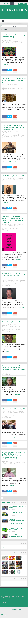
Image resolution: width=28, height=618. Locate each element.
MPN (7, 227)
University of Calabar (18, 329)
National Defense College (19, 280)
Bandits (6, 87)
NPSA (3, 281)
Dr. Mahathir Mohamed (12, 134)
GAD (5, 373)
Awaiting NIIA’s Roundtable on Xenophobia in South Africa (16, 513)
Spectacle (20, 613)
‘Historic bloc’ (19, 42)
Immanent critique (6, 135)
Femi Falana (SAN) (11, 462)
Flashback (21, 178)
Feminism (9, 179)
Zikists (3, 229)
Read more (5, 64)
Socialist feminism (10, 329)
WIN (8, 42)
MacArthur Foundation (20, 462)
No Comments (5, 44)
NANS (19, 41)
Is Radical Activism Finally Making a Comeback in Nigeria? (14, 36)
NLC (22, 41)
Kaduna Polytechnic (12, 88)
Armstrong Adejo (8, 412)
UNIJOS (10, 228)
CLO (5, 134)
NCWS (19, 179)
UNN (17, 228)
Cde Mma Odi (15, 412)
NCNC (13, 227)
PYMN (23, 227)
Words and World (7, 40)
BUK (13, 225)
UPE (21, 373)
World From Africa (12, 613)
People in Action (6, 85)
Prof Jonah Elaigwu (13, 283)
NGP (8, 373)
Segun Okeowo (5, 228)
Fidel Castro (11, 415)
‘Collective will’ (13, 42)
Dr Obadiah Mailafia (11, 413)
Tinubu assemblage (19, 136)
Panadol (6, 463)
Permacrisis (4, 42)
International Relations (9, 280)
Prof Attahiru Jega (12, 463)
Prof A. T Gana (8, 281)
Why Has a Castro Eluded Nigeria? (13, 409)
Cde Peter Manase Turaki (13, 87)
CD (8, 41)
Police (17, 88)
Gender (13, 179)
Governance (22, 372)
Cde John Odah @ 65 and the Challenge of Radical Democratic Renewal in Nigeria (13, 127)
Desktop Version (9, 616)
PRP (20, 88)
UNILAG (14, 228)
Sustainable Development (14, 373)
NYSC (3, 416)
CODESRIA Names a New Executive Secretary (17, 507)
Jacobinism (15, 41)
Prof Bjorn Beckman (15, 281)
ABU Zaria (7, 225)
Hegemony (19, 134)
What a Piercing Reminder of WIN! (13, 176)
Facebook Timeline (7, 579)
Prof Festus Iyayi (17, 135)
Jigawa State (4, 88)
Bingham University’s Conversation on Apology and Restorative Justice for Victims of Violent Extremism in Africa (17, 521)
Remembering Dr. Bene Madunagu (14, 322)
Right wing (12, 136)
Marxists (4, 227)
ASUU (6, 41)
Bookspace (12, 611)
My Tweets (4, 547)
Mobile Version (19, 616)
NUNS (18, 227)
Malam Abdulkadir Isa (18, 415)
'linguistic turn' (8, 326)
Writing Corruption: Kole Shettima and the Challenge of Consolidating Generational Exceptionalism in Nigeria (13, 455)
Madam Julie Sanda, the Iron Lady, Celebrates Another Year (13, 275)
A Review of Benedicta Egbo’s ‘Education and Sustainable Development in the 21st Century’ (13, 368)
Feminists (23, 225)
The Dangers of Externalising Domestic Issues (16, 529)
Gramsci (11, 41)
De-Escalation (20, 611)
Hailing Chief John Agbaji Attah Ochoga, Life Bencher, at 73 (16, 535)
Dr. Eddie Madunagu (11, 328)
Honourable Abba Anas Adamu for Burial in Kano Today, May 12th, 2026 (14, 80)
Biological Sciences (15, 326)
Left (11, 135)
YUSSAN (4, 89)
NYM (21, 227)
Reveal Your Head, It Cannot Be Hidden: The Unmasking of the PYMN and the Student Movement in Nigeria (13, 219)
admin (8, 39)
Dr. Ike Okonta (19, 413)
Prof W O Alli (19, 283)
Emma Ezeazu (17, 225)
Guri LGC (21, 87)
